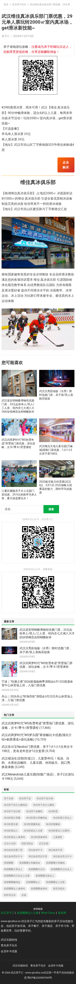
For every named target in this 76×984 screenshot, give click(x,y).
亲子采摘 (8, 798)
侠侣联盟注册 (11, 824)
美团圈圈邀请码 (39, 888)
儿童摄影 (57, 837)
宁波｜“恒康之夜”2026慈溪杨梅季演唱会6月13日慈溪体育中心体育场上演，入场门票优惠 (37, 683)
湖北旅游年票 (55, 850)
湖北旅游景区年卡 (13, 856)
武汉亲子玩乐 (19, 4)
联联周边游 (10, 895)
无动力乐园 (10, 843)
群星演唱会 (59, 888)
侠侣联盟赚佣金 (32, 824)
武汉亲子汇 (7, 912)
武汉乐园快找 (9, 939)
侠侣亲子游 (25, 798)
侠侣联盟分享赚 (12, 817)
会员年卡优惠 (9, 951)
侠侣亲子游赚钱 (34, 811)
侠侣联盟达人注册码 (58, 830)
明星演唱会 (27, 843)
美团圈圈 (8, 862)
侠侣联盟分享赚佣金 (36, 817)
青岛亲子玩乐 (9, 945)
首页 (6, 4)
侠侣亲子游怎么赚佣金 (15, 805)
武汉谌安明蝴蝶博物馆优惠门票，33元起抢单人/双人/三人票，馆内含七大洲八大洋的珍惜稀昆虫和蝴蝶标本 (46, 633)
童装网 (62, 912)
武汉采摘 (43, 843)
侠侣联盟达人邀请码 (14, 837)
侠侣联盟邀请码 (39, 837)
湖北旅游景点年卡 (62, 856)
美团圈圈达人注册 (55, 882)
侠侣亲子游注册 (12, 811)
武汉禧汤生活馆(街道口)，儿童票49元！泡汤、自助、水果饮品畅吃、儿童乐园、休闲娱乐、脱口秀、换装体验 (37, 763)
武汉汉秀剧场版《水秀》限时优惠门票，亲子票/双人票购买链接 (56, 395)
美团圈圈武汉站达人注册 (17, 875)
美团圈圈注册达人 (44, 875)
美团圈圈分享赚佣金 (29, 862)
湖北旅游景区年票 (37, 856)
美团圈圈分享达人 (13, 869)
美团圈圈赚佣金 (12, 882)
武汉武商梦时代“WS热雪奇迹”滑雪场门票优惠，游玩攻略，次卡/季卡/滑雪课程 (18, 443)
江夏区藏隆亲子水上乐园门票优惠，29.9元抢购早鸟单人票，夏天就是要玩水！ (19, 494)
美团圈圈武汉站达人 (61, 869)
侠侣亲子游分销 (45, 798)
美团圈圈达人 (33, 882)
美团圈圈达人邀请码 (14, 888)
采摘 (23, 895)
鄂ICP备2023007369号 (39, 977)
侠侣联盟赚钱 (53, 824)
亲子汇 (6, 36)
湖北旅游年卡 (35, 850)
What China (48, 912)
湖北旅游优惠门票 (13, 850)
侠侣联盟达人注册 (33, 830)
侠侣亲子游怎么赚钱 (43, 805)
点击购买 (66, 165)
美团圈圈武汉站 (36, 869)
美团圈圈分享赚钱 (55, 862)
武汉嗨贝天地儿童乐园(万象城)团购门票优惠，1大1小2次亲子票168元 (56, 450)
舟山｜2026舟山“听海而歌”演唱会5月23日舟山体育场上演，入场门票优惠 (37, 698)
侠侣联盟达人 (11, 830)
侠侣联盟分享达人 (62, 817)
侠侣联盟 (53, 811)
